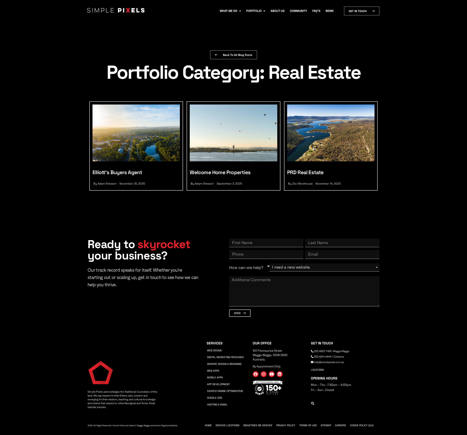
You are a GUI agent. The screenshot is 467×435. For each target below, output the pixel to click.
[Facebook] (255, 374)
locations (317, 369)
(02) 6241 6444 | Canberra (328, 357)
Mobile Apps (215, 377)
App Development (218, 384)
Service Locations (228, 425)
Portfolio (254, 11)
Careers (340, 425)
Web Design (214, 350)
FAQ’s (316, 11)
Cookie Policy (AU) (361, 425)
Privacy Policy (285, 425)
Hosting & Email (217, 404)
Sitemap (326, 425)
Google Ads (214, 397)
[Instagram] (264, 374)
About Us (278, 11)
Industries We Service (257, 425)
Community (298, 11)
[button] (313, 403)
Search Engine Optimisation (225, 391)
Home (208, 425)
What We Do (228, 11)
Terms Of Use (308, 425)
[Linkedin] (280, 374)
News (330, 11)
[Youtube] (272, 374)
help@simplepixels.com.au (328, 362)
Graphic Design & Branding (224, 364)
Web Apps (213, 370)
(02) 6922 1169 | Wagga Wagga (331, 351)
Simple (116, 11)
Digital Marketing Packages (225, 357)
